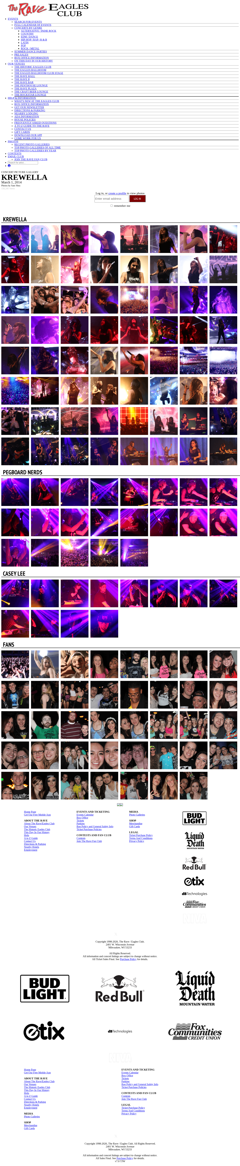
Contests (81, 838)
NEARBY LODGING (26, 113)
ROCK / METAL (30, 48)
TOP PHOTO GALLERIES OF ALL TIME (37, 147)
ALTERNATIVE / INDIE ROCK (38, 30)
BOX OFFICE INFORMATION (31, 57)
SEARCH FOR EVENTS (28, 21)
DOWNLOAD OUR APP (28, 135)
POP (23, 45)
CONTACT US (22, 129)
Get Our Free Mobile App (37, 814)
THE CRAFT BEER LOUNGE (31, 91)
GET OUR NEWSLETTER (29, 107)
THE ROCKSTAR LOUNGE (30, 94)
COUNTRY (27, 33)
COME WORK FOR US (27, 138)
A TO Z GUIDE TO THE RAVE (31, 125)
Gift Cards (134, 826)
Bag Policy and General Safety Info (95, 826)
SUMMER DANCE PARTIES (30, 51)
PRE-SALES (21, 54)
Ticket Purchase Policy (141, 835)
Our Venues (30, 826)
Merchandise (135, 823)
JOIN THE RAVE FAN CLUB (30, 159)
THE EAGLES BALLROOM (30, 70)
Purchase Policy (128, 959)
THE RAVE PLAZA (25, 88)
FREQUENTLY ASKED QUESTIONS (35, 122)
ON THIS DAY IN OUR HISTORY (33, 60)
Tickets (80, 820)
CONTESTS (14, 153)
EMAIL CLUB (16, 156)
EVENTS (13, 18)
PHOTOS (13, 141)
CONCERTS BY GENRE (28, 28)
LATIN (25, 42)
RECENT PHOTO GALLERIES (32, 144)
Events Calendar (85, 814)
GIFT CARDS (22, 132)
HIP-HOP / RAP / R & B (34, 39)
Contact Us (30, 841)
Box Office (82, 817)
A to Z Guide (31, 838)
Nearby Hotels (31, 847)
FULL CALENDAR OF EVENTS (32, 24)
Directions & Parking (35, 844)
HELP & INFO (22, 98)
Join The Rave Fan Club (89, 841)
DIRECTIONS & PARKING (29, 110)
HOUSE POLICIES (25, 119)
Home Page (30, 811)
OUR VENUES (16, 63)
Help (26, 835)
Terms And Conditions (140, 838)
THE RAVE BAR (23, 82)
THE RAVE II (22, 79)
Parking (81, 823)
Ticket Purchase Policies (89, 829)
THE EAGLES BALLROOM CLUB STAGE (38, 73)
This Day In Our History (36, 832)
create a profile (117, 193)
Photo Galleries (137, 814)
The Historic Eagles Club (37, 829)
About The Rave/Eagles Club (39, 823)
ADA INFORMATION (26, 116)
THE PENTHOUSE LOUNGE (31, 85)
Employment (30, 850)
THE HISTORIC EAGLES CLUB (32, 66)
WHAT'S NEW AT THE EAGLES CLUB (36, 101)
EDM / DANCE (29, 36)
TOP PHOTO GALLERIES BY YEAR (35, 150)
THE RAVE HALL (24, 76)
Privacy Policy (136, 841)
